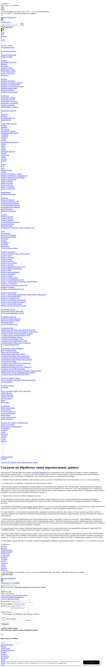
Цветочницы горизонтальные (11, 426)
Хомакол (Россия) (7, 397)
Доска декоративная (8, 413)
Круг (2, 166)
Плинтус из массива (8, 274)
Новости (4, 441)
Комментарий (6, 612)
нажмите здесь (62, 663)
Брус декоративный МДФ (10, 345)
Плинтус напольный (8, 252)
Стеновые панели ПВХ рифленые (13, 369)
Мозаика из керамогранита (10, 84)
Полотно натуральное (8, 235)
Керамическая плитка (8, 51)
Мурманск (4, 658)
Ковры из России (7, 181)
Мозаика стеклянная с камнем (11, 83)
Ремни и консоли (7, 419)
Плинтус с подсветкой (9, 283)
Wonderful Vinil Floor (8, 151)
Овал (2, 168)
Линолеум (4, 114)
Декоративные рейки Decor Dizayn (13, 354)
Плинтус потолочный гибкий (11, 304)
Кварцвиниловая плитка (9, 133)
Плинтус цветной (7, 265)
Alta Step (4, 159)
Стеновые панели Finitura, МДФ (12, 339)
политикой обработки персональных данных (30, 587)
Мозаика (4, 79)
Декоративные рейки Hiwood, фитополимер (16, 359)
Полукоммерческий (8, 118)
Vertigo (3, 148)
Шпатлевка (5, 402)
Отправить (5, 624)
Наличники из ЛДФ (8, 99)
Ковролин (4, 198)
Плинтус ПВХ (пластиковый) (11, 268)
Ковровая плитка (7, 209)
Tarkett (3, 146)
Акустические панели (8, 361)
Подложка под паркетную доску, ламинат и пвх (18, 228)
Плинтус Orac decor (8, 73)
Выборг (3, 652)
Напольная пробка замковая (10, 319)
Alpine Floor (5, 155)
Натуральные (5, 233)
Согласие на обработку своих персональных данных (19, 462)
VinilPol (3, 144)
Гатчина (4, 654)
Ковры (3, 164)
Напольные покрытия (8, 110)
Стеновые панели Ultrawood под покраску (16, 343)
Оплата (3, 437)
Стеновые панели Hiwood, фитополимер (15, 358)
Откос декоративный (8, 417)
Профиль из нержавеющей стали (12, 289)
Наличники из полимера (9, 103)
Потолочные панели (8, 309)
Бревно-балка (5, 415)
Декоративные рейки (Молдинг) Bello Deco (16, 367)
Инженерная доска (7, 224)
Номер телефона (7, 604)
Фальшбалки (5, 406)
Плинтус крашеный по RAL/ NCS (13, 267)
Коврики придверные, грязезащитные (14, 176)
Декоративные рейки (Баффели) (12, 348)
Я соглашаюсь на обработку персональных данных (21, 614)
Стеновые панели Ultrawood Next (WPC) (15, 374)
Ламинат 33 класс (7, 218)
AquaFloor (4, 136)
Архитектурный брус (8, 411)
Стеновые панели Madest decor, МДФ (14, 341)
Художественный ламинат (10, 222)
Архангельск (5, 648)
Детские (4, 172)
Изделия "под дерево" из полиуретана (14, 423)
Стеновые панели (7, 328)
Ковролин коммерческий (9, 202)
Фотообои (4, 244)
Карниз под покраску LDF (10, 298)
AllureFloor (4, 135)
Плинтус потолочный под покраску (13, 302)
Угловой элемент (7, 68)
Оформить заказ (6, 550)
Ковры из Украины (7, 187)
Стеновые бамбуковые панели (11, 337)
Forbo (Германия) (7, 395)
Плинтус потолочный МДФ (11, 296)
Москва (3, 646)
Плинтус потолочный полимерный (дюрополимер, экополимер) (23, 294)
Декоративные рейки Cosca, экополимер (15, 356)
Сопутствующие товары (9, 248)
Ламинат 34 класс (7, 220)
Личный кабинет (7, 552)
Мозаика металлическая (9, 92)
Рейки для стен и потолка (10, 352)
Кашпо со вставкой (7, 424)
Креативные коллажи (8, 237)
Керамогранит (6, 192)
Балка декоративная (8, 408)
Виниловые (5, 246)
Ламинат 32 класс (7, 216)
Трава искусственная (8, 211)
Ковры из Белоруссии (8, 179)
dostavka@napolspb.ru (8, 17)
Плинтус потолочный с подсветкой (13, 300)
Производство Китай (8, 194)
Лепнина (4, 60)
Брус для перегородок (8, 350)
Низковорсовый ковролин (10, 203)
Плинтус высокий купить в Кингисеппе (15, 254)
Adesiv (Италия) (6, 393)
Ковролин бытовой (7, 200)
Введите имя (6, 601)
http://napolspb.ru (41, 472)
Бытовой (4, 116)
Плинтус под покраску (9, 263)
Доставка (4, 436)
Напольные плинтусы (8, 62)
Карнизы (4, 64)
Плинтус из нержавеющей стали (12, 280)
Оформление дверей (8, 70)
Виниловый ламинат (8, 131)
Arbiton (3, 157)
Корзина (4, 548)
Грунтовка (4, 387)
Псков (3, 661)
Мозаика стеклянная (8, 81)
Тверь (3, 665)
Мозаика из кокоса (7, 90)
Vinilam (3, 149)
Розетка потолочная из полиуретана (13, 306)
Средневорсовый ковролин (10, 205)
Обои (3, 231)
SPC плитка (5, 129)
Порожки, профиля (7, 287)
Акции (3, 432)
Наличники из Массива (9, 101)
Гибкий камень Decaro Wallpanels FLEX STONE (18, 372)
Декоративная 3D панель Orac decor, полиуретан (18, 330)
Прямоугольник (6, 170)
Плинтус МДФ (6, 270)
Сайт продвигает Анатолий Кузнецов (14, 595)
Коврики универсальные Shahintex (13, 177)
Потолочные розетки (8, 71)
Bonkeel (3, 161)
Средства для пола (7, 385)
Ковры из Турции (7, 185)
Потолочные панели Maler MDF (12, 311)
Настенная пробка (7, 322)
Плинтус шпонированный (10, 272)
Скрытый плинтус (7, 261)
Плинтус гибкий (7, 276)
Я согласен (91, 662)
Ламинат (4, 215)
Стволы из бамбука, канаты (10, 378)
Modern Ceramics (7, 57)
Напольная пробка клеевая (10, 320)
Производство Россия (8, 55)
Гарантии (4, 430)
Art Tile (3, 140)
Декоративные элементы (9, 107)
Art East (3, 138)
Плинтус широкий (7, 257)
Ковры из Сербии (7, 183)
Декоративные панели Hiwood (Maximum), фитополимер (21, 371)
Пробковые (5, 242)
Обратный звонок (7, 27)
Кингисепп (5, 656)
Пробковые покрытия (8, 317)
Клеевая (4, 125)
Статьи (3, 439)
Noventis (4, 153)
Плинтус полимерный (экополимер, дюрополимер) (19, 281)
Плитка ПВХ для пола (9, 123)
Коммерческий (6, 120)
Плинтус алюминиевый (9, 278)
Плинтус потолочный (8, 293)
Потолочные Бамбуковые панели (12, 313)
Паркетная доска (7, 226)
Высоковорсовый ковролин (10, 207)
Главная (3, 459)
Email (3, 606)
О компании (5, 428)
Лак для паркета (6, 398)
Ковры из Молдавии (8, 189)
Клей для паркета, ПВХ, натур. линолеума (16, 391)
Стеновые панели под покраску (12, 365)
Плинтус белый (6, 259)
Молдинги (4, 66)
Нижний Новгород (7, 650)
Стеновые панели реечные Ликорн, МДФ (15, 335)
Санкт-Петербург (7, 645)
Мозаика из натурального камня (12, 86)
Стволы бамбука (6, 382)
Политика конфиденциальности (12, 597)
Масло (3, 400)
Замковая (4, 127)
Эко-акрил (4, 239)
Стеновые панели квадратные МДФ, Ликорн (17, 333)
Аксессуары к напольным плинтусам (14, 285)
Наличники (5, 96)
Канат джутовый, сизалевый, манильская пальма (18, 380)
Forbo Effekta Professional (9, 142)
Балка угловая (6, 410)
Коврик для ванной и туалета (11, 174)
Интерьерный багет (8, 47)
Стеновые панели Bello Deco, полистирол (15, 363)
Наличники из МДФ (8, 97)
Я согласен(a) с (24, 587)
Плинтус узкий (6, 255)
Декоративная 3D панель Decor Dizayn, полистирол (19, 332)
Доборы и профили (7, 105)
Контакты (4, 434)
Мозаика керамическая (9, 88)
